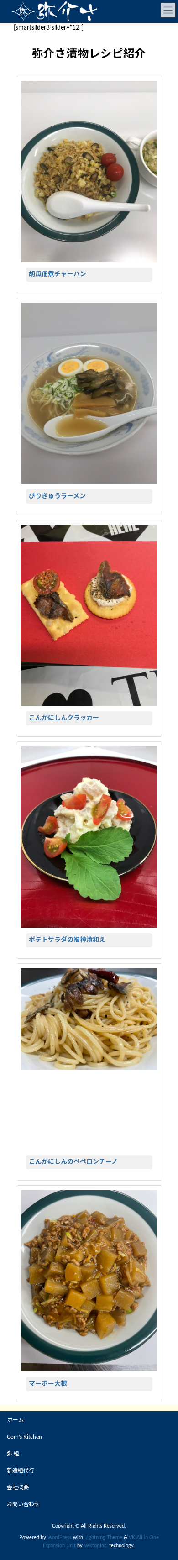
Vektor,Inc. (96, 1546)
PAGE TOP (164, 1504)
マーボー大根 (48, 1384)
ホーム (15, 1420)
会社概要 (18, 1487)
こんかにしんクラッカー (64, 718)
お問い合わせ (23, 1504)
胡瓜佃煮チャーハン (57, 274)
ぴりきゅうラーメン (57, 496)
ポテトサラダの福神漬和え (67, 940)
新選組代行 (20, 1470)
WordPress (59, 1537)
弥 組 (13, 1453)
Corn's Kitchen (24, 1436)
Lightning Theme (103, 1537)
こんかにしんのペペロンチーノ (73, 1162)
